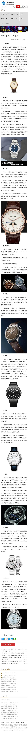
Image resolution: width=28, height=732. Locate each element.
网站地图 (22, 722)
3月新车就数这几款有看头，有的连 (9, 673)
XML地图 (12, 722)
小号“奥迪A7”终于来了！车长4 (8, 675)
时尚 (2, 19)
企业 (17, 19)
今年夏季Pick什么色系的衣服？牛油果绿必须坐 (12, 655)
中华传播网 (11, 635)
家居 (12, 19)
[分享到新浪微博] (7, 639)
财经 (7, 14)
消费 (2, 23)
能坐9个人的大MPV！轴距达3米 (9, 685)
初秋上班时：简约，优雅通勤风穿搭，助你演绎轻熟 (13, 653)
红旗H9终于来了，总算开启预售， (9, 679)
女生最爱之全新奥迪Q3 (7, 651)
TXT (26, 722)
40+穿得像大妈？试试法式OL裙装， (8, 704)
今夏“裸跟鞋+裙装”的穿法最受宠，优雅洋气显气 (12, 661)
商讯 (22, 19)
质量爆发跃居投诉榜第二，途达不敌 (10, 691)
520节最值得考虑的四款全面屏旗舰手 (9, 714)
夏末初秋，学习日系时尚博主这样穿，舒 (9, 712)
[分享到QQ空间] (4, 639)
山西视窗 (13, 32)
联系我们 (7, 722)
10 (1, 691)
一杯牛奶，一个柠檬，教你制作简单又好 (9, 716)
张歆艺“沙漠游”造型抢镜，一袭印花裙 (9, 706)
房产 (22, 14)
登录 (5, 10)
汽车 (7, 19)
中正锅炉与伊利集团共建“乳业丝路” (8, 718)
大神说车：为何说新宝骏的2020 (9, 677)
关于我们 (2, 722)
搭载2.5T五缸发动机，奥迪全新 (9, 689)
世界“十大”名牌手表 (6, 659)
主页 (9, 32)
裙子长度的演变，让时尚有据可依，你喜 (9, 702)
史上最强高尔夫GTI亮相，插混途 (9, 683)
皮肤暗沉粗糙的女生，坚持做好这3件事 (9, 708)
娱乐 (12, 14)
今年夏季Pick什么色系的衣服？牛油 (8, 710)
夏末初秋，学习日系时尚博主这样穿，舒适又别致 (12, 649)
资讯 (2, 14)
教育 (17, 14)
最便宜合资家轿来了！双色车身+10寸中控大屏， (12, 663)
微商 (7, 23)
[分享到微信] (14, 639)
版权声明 (17, 722)
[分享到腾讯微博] (9, 639)
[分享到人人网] (12, 639)
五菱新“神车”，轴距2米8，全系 (9, 687)
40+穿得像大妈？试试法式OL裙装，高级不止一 (12, 657)
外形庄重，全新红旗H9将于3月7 (9, 681)
